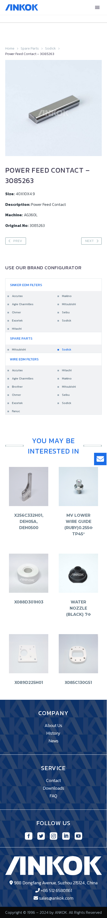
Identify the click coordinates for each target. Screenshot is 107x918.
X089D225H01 (28, 682)
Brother (17, 386)
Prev (17, 240)
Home (9, 48)
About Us (53, 725)
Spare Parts (30, 48)
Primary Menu (97, 7)
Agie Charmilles (22, 304)
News (53, 740)
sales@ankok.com (56, 898)
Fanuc (16, 411)
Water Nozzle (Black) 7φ (78, 608)
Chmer (16, 312)
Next (89, 240)
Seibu (66, 312)
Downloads (53, 788)
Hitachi (17, 328)
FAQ (53, 795)
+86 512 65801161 (56, 890)
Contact (53, 780)
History (53, 733)
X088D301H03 (28, 602)
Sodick (50, 48)
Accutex (17, 296)
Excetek (17, 320)
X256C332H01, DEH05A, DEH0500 (28, 521)
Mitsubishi (69, 304)
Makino (67, 296)
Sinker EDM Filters (26, 285)
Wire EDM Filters (24, 359)
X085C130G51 (78, 682)
